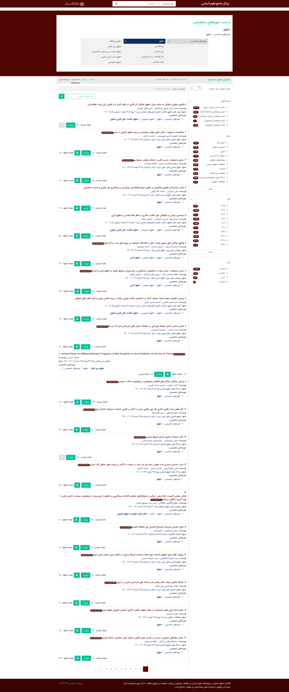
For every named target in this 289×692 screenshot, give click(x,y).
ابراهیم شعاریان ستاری (168, 163)
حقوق (161, 41)
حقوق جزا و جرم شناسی (111, 56)
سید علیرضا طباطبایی (169, 558)
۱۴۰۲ (209, 218)
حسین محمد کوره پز (156, 385)
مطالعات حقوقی (209, 181)
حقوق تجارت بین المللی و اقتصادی (106, 51)
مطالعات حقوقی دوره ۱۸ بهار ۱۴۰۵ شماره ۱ (163, 617)
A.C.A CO (63, 683)
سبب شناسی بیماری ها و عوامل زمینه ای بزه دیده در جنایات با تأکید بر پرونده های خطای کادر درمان (131, 464)
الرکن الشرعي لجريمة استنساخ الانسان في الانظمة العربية (152, 527)
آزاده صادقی (173, 385)
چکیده (70, 125)
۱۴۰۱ (209, 223)
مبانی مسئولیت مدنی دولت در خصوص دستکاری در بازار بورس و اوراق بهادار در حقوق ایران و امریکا (132, 271)
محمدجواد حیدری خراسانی (166, 219)
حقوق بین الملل (114, 46)
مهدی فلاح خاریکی (151, 274)
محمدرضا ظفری (171, 530)
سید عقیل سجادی (144, 108)
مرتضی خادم (146, 219)
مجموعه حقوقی (209, 147)
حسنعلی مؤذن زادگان (169, 641)
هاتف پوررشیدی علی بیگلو (167, 586)
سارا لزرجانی (173, 329)
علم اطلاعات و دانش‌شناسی (152, 56)
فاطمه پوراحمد (150, 163)
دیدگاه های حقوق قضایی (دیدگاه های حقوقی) (209, 177)
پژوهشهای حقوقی (209, 160)
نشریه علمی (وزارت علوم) (209, 107)
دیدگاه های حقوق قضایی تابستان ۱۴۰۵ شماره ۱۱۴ (160, 444)
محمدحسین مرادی (153, 302)
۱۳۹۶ (209, 244)
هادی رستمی (156, 468)
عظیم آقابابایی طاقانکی (168, 503)
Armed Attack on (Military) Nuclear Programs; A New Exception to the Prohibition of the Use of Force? (123, 354)
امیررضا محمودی (158, 329)
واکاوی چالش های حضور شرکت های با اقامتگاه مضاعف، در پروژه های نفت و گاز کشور (138, 243)
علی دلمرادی (172, 191)
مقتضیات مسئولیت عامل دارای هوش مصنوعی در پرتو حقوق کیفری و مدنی (143, 132)
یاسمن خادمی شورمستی (167, 136)
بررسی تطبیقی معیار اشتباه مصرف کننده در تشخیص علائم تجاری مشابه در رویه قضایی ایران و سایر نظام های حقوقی (129, 298)
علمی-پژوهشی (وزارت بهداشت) (209, 116)
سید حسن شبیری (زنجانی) (166, 108)
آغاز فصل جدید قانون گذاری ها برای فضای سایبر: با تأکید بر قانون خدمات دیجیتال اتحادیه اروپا (133, 409)
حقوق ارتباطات (115, 41)
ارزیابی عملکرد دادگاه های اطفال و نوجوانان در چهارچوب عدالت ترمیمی (145, 381)
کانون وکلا (209, 142)
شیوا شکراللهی (172, 412)
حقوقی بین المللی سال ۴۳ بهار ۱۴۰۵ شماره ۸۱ (91, 361)
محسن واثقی (135, 274)
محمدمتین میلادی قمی (152, 440)
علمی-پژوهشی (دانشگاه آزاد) (209, 112)
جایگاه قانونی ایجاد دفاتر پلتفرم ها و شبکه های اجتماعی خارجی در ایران (144, 582)
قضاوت (209, 169)
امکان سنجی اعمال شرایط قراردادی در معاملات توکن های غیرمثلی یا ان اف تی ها (140, 326)
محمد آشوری (142, 468)
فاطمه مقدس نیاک (170, 274)
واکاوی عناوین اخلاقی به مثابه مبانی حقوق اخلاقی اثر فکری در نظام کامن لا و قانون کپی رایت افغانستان (136, 104)
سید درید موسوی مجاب (146, 503)
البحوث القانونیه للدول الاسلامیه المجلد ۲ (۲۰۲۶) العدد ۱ (157, 534)
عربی (209, 277)
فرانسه (209, 281)
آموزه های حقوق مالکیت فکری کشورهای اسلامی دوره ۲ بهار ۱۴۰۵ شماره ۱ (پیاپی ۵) (146, 112)
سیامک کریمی (73, 357)
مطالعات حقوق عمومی (209, 164)
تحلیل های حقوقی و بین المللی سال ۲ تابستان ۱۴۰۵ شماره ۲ (156, 195)
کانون (209, 151)
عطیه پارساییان (150, 641)
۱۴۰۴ (209, 210)
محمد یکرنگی (149, 136)
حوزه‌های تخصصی (222, 34)
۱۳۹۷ (209, 240)
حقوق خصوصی (114, 62)
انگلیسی (209, 273)
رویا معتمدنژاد (157, 412)
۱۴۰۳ (209, 214)
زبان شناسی (159, 51)
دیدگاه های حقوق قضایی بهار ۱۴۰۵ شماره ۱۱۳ (162, 388)
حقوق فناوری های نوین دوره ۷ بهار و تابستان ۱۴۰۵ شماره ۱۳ (156, 139)
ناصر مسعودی (143, 246)
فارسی (209, 268)
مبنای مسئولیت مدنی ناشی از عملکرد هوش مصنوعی (153, 160)
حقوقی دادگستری (209, 156)
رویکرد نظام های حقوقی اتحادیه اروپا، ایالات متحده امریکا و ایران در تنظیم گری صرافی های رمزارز (132, 554)
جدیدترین (75, 79)
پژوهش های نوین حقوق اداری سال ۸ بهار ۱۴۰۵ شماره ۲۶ (157, 250)
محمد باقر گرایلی (158, 191)
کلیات (152, 513)
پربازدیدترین (64, 79)
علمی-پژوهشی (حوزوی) (209, 120)
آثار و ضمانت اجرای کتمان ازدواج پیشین (159, 437)
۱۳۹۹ (209, 232)
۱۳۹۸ (209, 236)
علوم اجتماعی (158, 62)
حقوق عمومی (148, 257)
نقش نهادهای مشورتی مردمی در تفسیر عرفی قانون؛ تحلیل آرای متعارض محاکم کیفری (137, 638)
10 (101, 669)
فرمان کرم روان (171, 246)
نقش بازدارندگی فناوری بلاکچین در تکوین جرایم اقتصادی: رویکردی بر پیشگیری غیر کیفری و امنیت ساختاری (134, 187)
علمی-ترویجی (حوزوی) (209, 125)
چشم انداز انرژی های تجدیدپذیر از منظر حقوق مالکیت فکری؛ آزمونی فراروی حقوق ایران (137, 610)
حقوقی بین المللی (209, 173)
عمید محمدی (172, 613)
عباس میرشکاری (171, 440)
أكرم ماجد (158, 530)
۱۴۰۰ (209, 227)
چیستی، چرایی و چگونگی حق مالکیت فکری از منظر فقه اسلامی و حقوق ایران (147, 215)
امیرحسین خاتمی (170, 302)
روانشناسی (159, 46)
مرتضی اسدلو (157, 246)
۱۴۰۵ (209, 205)
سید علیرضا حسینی (149, 558)
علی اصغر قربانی (171, 468)
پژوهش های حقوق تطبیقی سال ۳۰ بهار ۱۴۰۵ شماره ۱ (159, 506)
